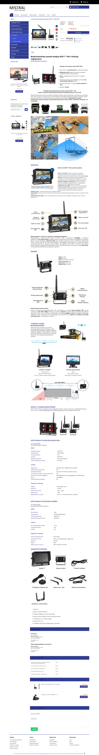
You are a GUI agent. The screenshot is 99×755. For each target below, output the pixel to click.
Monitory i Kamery (16, 41)
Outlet (12, 57)
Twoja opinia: (34, 718)
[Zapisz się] (26, 109)
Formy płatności (13, 741)
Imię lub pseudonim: (35, 713)
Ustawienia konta (53, 745)
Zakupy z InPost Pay (14, 746)
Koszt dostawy (13, 743)
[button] (58, 47)
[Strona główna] (17, 8)
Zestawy (14, 38)
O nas (70, 739)
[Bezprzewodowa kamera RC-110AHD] (36, 687)
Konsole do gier (15, 50)
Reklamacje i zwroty (14, 745)
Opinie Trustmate (14, 748)
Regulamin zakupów (34, 745)
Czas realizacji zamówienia (16, 739)
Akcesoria (13, 54)
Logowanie (52, 739)
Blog (70, 741)
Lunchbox (13, 47)
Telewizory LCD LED (15, 22)
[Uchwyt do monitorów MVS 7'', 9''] (36, 697)
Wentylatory (14, 44)
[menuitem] (16, 15)
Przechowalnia (53, 743)
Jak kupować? (33, 739)
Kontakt (71, 743)
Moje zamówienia (53, 741)
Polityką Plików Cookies (42, 753)
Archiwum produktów (74, 745)
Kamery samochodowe (16, 29)
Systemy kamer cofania (16, 32)
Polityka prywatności (34, 743)
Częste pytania (33, 741)
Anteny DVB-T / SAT (15, 26)
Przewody (14, 35)
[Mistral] (69, 39)
